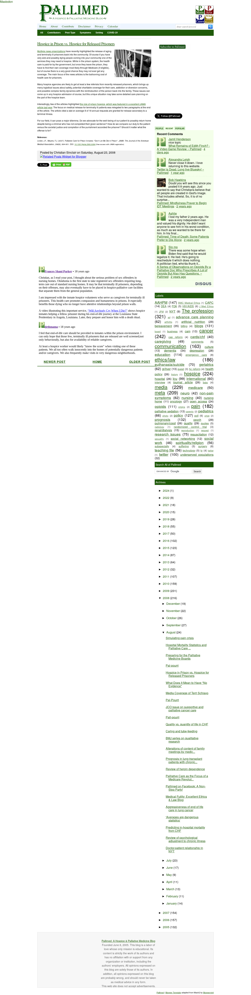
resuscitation (198, 434)
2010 (166, 583)
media (161, 387)
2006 (166, 920)
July (169, 860)
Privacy (99, 26)
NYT (172, 311)
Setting (99, 32)
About (54, 26)
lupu (205, 382)
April (169, 882)
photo (165, 415)
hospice (192, 373)
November (173, 611)
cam (187, 331)
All (41, 32)
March (170, 889)
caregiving (163, 341)
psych (197, 420)
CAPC (209, 302)
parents (189, 411)
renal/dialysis (163, 430)
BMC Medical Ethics (189, 303)
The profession (198, 310)
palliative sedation (167, 411)
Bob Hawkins (177, 180)
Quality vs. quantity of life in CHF (187, 724)
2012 (166, 569)
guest (181, 369)
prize (207, 415)
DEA (163, 306)
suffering (184, 446)
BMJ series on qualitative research (182, 740)
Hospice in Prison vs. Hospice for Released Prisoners (76, 43)
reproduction (187, 430)
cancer (206, 330)
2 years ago (184, 206)
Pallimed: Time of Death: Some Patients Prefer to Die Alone (183, 238)
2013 (166, 562)
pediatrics (206, 410)
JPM (161, 311)
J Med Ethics (206, 306)
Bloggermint (208, 992)
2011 (166, 576)
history (174, 374)
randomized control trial (190, 427)
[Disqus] (92, 216)
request (205, 430)
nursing (187, 397)
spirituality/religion (190, 442)
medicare (195, 387)
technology (189, 450)
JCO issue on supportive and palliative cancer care (184, 708)
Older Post (139, 362)
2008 (166, 598)
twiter (211, 450)
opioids (160, 406)
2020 (166, 512)
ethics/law (165, 359)
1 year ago (177, 173)
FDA (174, 306)
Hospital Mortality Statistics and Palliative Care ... (186, 646)
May (169, 875)
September (173, 625)
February (172, 896)
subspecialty (162, 446)
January (172, 903)
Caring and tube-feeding (181, 731)
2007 (166, 913)
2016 (166, 541)
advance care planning (195, 316)
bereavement (163, 326)
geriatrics (206, 364)
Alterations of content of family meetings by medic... (185, 750)
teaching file (164, 449)
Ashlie (172, 213)
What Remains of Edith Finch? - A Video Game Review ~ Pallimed (183, 147)
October (171, 618)
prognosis (162, 419)
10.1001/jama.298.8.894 (85, 144)
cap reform (175, 337)
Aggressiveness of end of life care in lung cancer (184, 808)
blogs (199, 325)
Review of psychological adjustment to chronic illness (185, 839)
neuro (185, 392)
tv (201, 450)
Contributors (54, 32)
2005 (166, 927)
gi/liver (166, 369)
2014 (166, 555)
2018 (166, 526)
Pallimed (160, 992)
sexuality (159, 439)
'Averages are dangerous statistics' (182, 818)
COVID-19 (112, 32)
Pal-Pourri (172, 700)
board (158, 331)
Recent (169, 128)
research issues (168, 434)
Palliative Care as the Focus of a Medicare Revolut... (187, 777)
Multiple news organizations (51, 51)
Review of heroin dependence (185, 769)
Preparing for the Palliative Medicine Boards (183, 657)
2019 (166, 519)
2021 (166, 505)
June (169, 867)
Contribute (68, 26)
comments (197, 341)
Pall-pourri (172, 717)
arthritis (168, 322)
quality (188, 423)
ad (169, 317)
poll (196, 415)
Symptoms (85, 32)
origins (181, 407)
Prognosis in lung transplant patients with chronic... (184, 760)
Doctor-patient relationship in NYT (184, 849)
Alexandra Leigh (179, 159)
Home (42, 26)
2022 (166, 498)
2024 (166, 490)
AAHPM (161, 302)
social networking (183, 438)
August (171, 632)
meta (160, 392)
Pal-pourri (172, 665)
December (173, 603)
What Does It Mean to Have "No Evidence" (186, 684)
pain (195, 406)
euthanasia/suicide (169, 364)
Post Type (70, 32)
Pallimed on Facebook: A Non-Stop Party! (186, 788)
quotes (205, 423)
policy (178, 415)
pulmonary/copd (165, 423)
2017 (166, 533)
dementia (170, 350)
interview (160, 382)
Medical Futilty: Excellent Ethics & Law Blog (186, 798)
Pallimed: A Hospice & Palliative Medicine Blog (128, 941)
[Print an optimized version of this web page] (61, 165)
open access (198, 401)
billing (184, 326)
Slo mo (173, 247)
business (172, 331)
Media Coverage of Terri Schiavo (187, 693)
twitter (163, 454)
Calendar (113, 26)
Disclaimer (84, 26)
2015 (166, 548)
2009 (166, 591)
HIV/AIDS (188, 306)
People (159, 128)
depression (197, 350)
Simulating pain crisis (180, 638)
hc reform (194, 369)
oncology (176, 401)
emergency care (196, 355)
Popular (179, 128)
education (162, 354)
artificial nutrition (193, 322)
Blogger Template (173, 992)
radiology (159, 427)
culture (209, 347)
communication (170, 346)
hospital (160, 379)
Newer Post (55, 362)
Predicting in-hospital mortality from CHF (185, 829)
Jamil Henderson (179, 139)
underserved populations (197, 454)
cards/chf (197, 336)
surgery (202, 446)
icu (175, 378)
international (196, 378)
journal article (183, 382)
